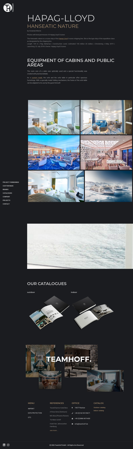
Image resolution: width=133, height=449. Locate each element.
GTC (29, 417)
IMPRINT (31, 409)
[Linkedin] (4, 445)
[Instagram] (8, 445)
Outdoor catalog (99, 407)
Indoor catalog (99, 410)
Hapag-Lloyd (63, 39)
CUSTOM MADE (8, 186)
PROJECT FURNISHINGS (11, 182)
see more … (54, 430)
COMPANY (6, 197)
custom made (37, 78)
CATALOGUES (7, 193)
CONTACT (6, 204)
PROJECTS (6, 200)
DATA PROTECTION (35, 413)
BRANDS (5, 189)
